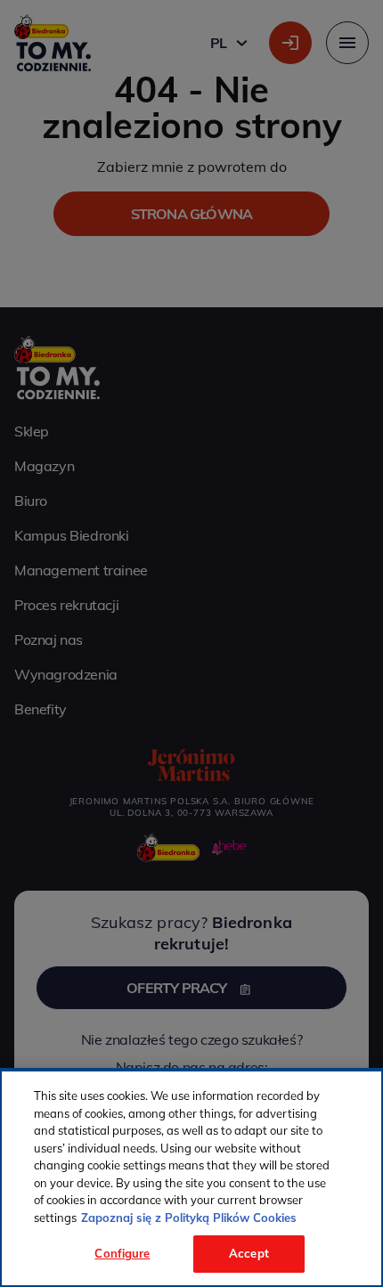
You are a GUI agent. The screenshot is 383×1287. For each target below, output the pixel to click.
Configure (122, 1253)
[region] (191, 1178)
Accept (249, 1253)
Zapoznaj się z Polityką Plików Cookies (189, 1217)
